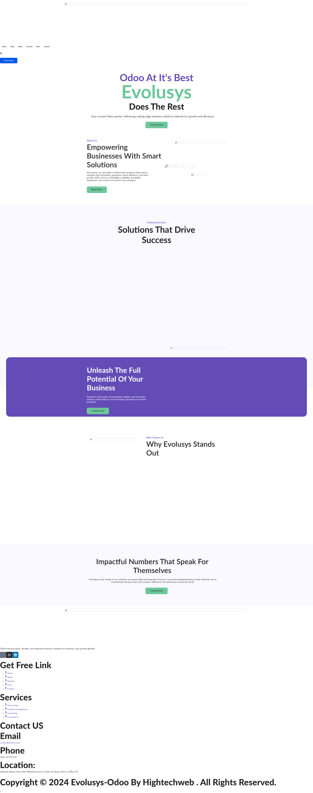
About (20, 47)
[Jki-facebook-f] (3, 655)
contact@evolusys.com (10, 743)
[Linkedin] (15, 655)
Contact (47, 47)
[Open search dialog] (1, 53)
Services (29, 47)
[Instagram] (9, 655)
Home (4, 47)
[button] (0, 792)
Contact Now (156, 125)
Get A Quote (9, 60)
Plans (38, 47)
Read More (96, 190)
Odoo (12, 47)
